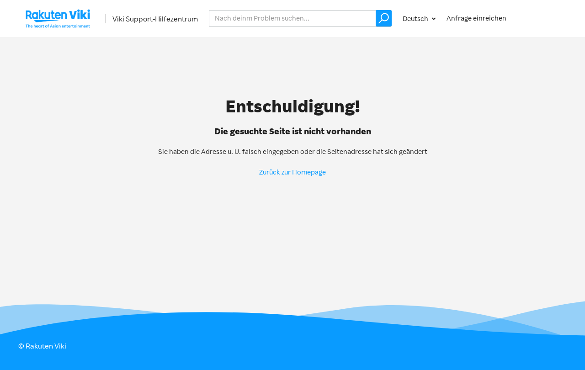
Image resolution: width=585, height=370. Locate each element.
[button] (384, 18)
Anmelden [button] (542, 18)
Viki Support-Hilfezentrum (155, 18)
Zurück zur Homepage (292, 172)
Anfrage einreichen (476, 18)
